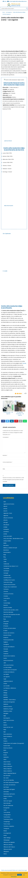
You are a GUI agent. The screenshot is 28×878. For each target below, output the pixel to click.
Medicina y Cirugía (8, 709)
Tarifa (5, 810)
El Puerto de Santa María (10, 628)
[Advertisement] (14, 36)
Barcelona (6, 545)
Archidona (6, 531)
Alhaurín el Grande (8, 518)
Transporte (6, 828)
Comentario (6, 437)
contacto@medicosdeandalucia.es (18, 1)
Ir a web (5, 271)
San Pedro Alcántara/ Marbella (11, 782)
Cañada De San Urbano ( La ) (11, 566)
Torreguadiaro (7, 814)
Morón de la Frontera (9, 720)
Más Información (8, 205)
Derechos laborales (8, 612)
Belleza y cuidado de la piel (10, 547)
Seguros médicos (8, 796)
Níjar (5, 732)
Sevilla (5, 798)
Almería (5, 520)
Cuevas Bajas (7, 603)
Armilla (5, 534)
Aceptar (19, 874)
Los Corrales (7, 686)
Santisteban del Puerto (9, 794)
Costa (5, 600)
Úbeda (5, 831)
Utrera (5, 835)
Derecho (6, 605)
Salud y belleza (7, 764)
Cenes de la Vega (8, 582)
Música (5, 725)
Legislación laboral (8, 681)
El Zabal (5, 630)
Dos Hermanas (7, 617)
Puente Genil (7, 745)
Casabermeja (7, 575)
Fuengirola (6, 644)
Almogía (6, 522)
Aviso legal (24, 870)
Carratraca (6, 570)
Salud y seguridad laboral (10, 773)
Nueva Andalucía (8, 736)
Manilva (5, 695)
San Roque (6, 787)
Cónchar (6, 591)
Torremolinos (7, 817)
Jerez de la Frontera (8, 665)
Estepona (6, 637)
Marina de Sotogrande (9, 702)
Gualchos (6, 653)
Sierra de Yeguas (8, 801)
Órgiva (5, 738)
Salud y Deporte (7, 768)
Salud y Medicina (8, 771)
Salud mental (7, 761)
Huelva (5, 658)
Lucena (5, 690)
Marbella (6, 697)
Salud (5, 759)
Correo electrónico (7, 462)
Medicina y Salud (8, 711)
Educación (6, 621)
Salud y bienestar (8, 766)
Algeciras (6, 515)
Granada (6, 649)
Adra (5, 501)
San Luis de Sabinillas (9, 780)
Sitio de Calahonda (8, 805)
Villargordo (6, 851)
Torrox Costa (7, 824)
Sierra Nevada (7, 803)
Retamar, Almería (8, 748)
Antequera (6, 529)
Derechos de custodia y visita (11, 610)
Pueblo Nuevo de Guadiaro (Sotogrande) (14, 743)
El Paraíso (6, 626)
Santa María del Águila (9, 789)
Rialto (5, 750)
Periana (5, 741)
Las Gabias (6, 674)
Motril (5, 722)
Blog (5, 557)
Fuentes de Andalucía (9, 646)
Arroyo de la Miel (8, 536)
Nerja (5, 729)
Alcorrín (5, 511)
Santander (6, 791)
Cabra (5, 559)
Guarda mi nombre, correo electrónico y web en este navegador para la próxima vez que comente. (13, 479)
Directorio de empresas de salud (12, 614)
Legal (5, 679)
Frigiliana (6, 642)
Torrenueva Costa (8, 819)
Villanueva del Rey (8, 844)
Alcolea (5, 508)
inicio (4, 12)
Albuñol (5, 506)
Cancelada (6, 568)
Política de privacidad (6, 870)
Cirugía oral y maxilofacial (10, 587)
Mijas (5, 715)
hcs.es (24, 363)
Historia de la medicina (9, 656)
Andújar (5, 527)
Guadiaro (6, 651)
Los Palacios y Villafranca (10, 688)
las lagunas (9, 12)
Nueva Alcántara (8, 734)
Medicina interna (8, 706)
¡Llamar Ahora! (8, 141)
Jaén (5, 663)
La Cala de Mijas (7, 667)
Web (4, 469)
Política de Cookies (16, 870)
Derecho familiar (8, 607)
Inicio (5, 1)
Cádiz (5, 561)
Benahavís (6, 550)
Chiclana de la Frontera (9, 584)
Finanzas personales (9, 640)
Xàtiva (5, 854)
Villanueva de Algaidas (9, 842)
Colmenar (6, 589)
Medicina (6, 704)
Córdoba (6, 596)
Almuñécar (6, 524)
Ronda (5, 755)
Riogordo (6, 752)
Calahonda (6, 564)
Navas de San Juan (8, 727)
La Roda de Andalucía (9, 672)
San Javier (6, 778)
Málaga (5, 692)
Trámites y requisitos (9, 826)
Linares (5, 683)
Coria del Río (7, 598)
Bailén (5, 543)
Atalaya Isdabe (7, 541)
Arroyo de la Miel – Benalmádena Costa (13, 538)
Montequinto (7, 718)
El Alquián (6, 623)
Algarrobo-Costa (8, 513)
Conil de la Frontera (8, 593)
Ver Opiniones (7, 233)
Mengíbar (6, 713)
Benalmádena (7, 552)
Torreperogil (7, 821)
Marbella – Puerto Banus (10, 699)
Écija (5, 619)
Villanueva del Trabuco (9, 847)
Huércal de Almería (8, 660)
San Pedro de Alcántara (9, 785)
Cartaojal (6, 573)
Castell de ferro (7, 577)
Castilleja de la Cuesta (9, 580)
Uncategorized (7, 833)
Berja (5, 554)
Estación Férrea (7, 635)
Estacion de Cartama (9, 633)
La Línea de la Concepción (10, 669)
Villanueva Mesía (8, 849)
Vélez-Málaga (7, 837)
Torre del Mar (7, 812)
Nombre (5, 455)
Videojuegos (7, 840)
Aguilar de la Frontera (9, 504)
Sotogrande (6, 808)
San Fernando (7, 775)
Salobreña (6, 757)
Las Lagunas (7, 676)
